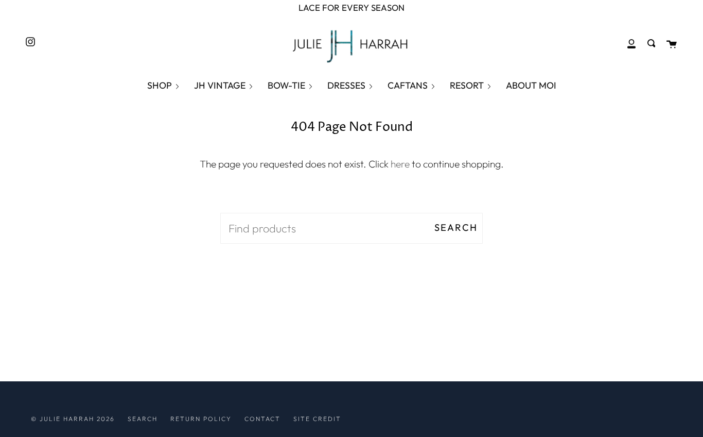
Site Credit (317, 419)
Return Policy (201, 419)
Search (456, 227)
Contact (262, 419)
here (400, 164)
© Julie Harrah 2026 (73, 419)
